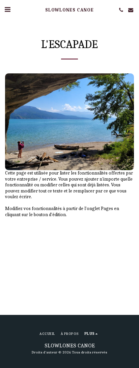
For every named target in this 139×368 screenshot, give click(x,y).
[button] (7, 9)
